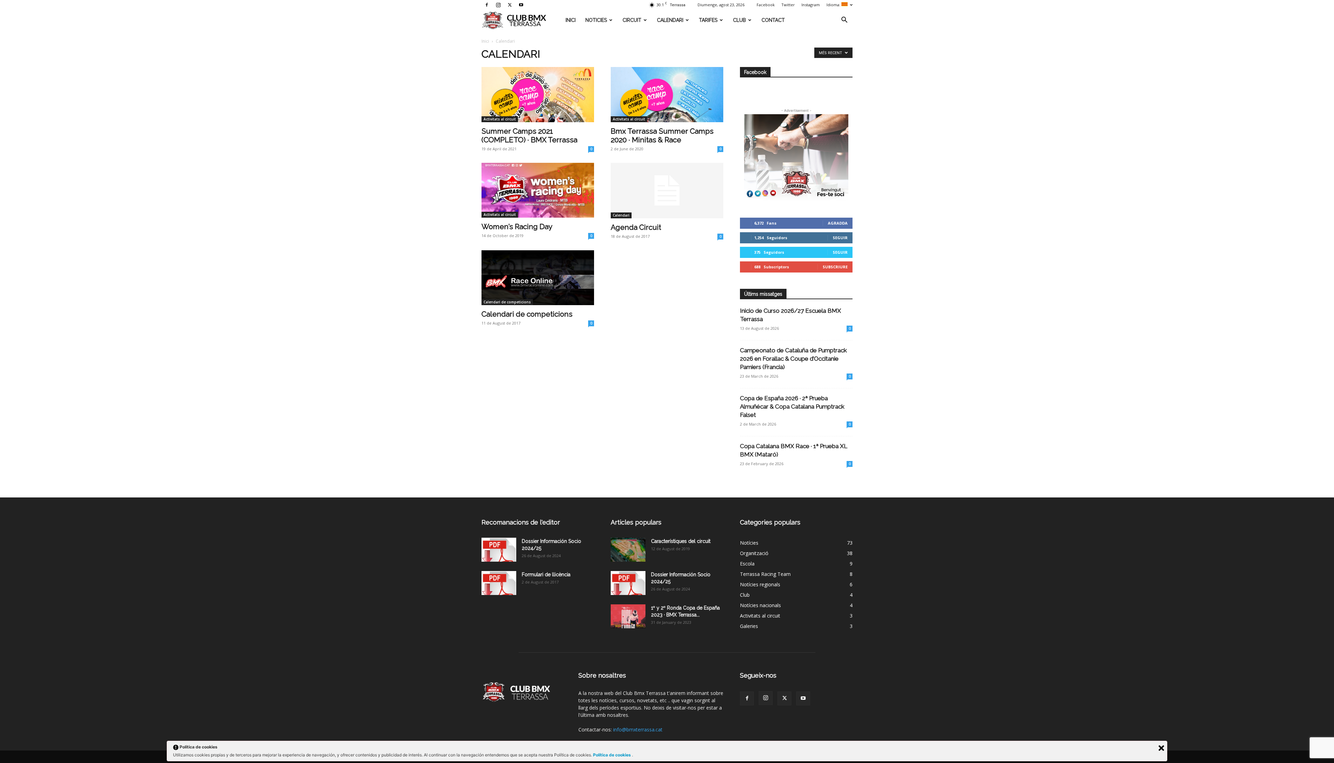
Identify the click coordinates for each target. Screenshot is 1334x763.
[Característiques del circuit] (628, 550)
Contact (773, 20)
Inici (571, 20)
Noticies (596, 20)
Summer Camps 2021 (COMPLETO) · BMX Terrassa (529, 135)
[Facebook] (486, 5)
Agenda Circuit (636, 227)
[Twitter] (509, 5)
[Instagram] (498, 5)
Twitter (788, 4)
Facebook (766, 4)
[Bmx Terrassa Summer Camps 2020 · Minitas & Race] (667, 94)
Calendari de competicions (507, 302)
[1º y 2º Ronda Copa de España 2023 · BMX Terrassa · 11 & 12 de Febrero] (628, 616)
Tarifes (708, 20)
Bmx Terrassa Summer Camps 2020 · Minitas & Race (662, 135)
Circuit (632, 20)
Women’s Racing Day (516, 226)
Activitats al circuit (500, 119)
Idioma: (833, 4)
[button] (844, 20)
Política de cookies (612, 754)
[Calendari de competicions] (537, 277)
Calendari (670, 20)
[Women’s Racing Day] (537, 190)
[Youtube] (521, 5)
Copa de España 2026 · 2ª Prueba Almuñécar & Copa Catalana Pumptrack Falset (792, 406)
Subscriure (835, 266)
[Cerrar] (1161, 748)
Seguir (840, 237)
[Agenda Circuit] (667, 190)
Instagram (810, 4)
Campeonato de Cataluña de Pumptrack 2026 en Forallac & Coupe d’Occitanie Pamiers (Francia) (793, 358)
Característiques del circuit (680, 541)
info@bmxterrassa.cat (637, 729)
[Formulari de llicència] (498, 583)
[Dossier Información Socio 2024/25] (498, 550)
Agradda (838, 223)
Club (739, 20)
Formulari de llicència (546, 574)
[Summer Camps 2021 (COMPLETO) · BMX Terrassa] (537, 94)
